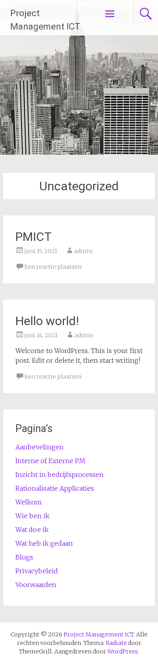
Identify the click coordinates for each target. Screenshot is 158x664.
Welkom (28, 502)
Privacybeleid (36, 571)
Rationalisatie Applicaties (54, 488)
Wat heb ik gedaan (44, 543)
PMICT (33, 237)
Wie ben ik (32, 516)
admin (83, 251)
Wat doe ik (32, 530)
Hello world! (47, 321)
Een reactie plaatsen (52, 266)
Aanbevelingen (39, 447)
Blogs (24, 557)
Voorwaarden (35, 585)
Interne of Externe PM (50, 461)
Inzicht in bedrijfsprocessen (59, 474)
